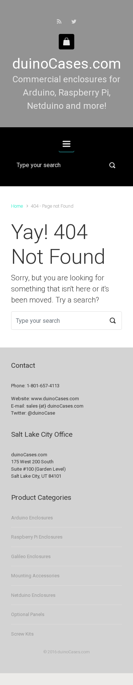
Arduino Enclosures (32, 517)
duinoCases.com (66, 63)
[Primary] (66, 144)
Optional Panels (27, 614)
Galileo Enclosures (31, 556)
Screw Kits (22, 634)
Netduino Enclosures (33, 595)
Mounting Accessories (35, 575)
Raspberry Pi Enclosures (36, 537)
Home (17, 206)
